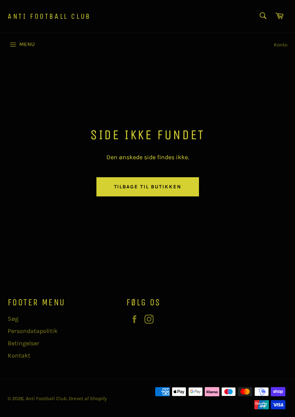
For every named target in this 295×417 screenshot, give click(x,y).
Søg (13, 318)
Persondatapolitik (33, 331)
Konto (280, 45)
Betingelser (23, 343)
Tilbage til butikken (147, 187)
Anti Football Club (49, 16)
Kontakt (19, 355)
